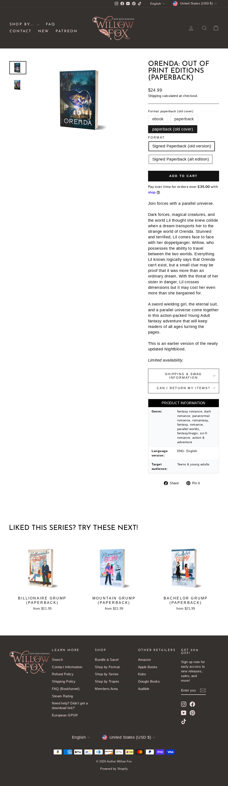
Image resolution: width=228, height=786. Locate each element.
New (43, 31)
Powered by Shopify (114, 768)
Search (57, 659)
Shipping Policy (64, 681)
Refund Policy (62, 674)
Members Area (106, 689)
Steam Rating (62, 696)
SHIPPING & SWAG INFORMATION (183, 375)
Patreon (66, 31)
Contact (20, 31)
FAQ (50, 24)
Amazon (144, 659)
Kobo (142, 674)
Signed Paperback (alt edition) (180, 159)
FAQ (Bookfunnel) (65, 689)
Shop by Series (106, 674)
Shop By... (23, 24)
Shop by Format (107, 667)
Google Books (149, 681)
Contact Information (67, 667)
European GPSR (65, 715)
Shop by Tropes (107, 681)
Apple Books (148, 667)
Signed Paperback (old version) (181, 146)
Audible (143, 689)
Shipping (154, 96)
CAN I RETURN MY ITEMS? (183, 388)
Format (156, 137)
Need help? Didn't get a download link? (70, 705)
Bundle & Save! (107, 659)
